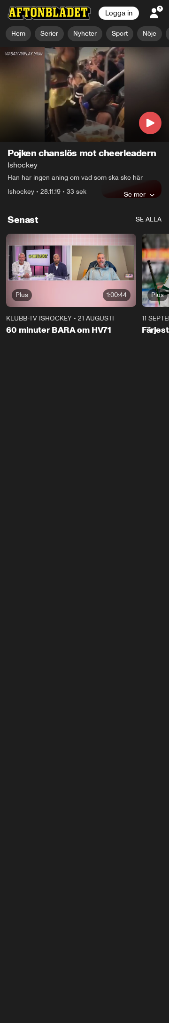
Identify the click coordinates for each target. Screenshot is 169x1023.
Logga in (118, 13)
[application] (84, 94)
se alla (148, 220)
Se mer (135, 194)
